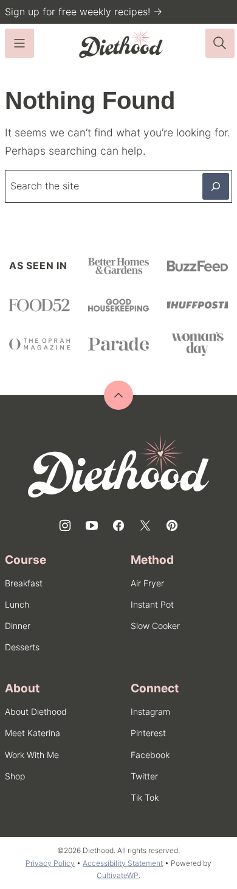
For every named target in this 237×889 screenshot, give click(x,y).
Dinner (17, 625)
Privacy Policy (50, 863)
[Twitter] (145, 525)
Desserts (22, 647)
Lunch (17, 604)
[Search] (220, 43)
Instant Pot (152, 604)
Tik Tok (145, 797)
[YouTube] (91, 525)
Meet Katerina (32, 733)
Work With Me (32, 755)
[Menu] (19, 43)
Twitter (144, 776)
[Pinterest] (172, 525)
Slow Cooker (155, 625)
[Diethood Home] (121, 43)
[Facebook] (118, 525)
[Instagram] (65, 525)
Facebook (150, 755)
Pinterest (148, 733)
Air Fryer (147, 583)
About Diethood (36, 711)
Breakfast (24, 583)
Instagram (150, 711)
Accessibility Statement (123, 863)
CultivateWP (118, 875)
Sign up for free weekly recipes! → (83, 11)
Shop (15, 776)
